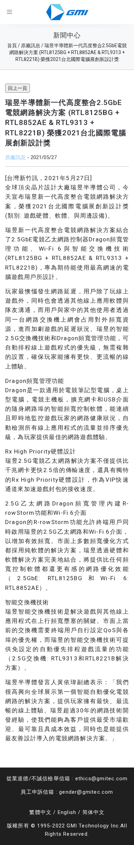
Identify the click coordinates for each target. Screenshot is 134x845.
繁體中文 (40, 812)
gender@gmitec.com (86, 792)
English (67, 812)
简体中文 (93, 812)
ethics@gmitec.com (101, 778)
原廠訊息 (15, 157)
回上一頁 (17, 88)
